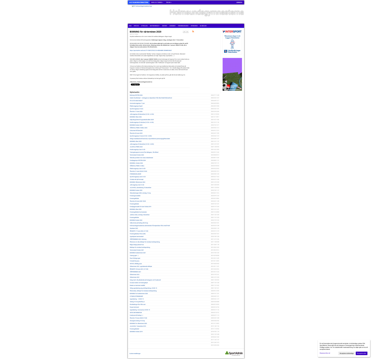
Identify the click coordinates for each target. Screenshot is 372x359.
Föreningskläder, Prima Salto (138, 233)
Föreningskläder (134, 198)
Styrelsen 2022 (134, 228)
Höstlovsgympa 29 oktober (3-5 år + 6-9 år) (142, 122)
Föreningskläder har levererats (138, 212)
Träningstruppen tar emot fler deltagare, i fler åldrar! (144, 152)
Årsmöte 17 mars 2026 (136, 111)
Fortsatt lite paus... (135, 261)
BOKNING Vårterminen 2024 (137, 182)
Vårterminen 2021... (135, 274)
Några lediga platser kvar (137, 244)
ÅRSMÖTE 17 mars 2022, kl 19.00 (139, 231)
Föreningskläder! (134, 329)
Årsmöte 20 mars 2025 (136, 133)
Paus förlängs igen (135, 258)
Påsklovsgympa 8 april (136, 106)
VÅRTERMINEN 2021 (135, 272)
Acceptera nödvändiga (347, 353)
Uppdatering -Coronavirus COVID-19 (140, 310)
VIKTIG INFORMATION (136, 312)
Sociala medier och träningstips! (139, 282)
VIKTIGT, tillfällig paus (136, 263)
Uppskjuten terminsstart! (137, 236)
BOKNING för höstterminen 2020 (139, 293)
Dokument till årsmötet (136, 130)
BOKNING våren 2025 (135, 141)
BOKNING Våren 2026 (136, 117)
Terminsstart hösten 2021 (137, 250)
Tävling (168, 2)
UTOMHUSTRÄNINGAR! (136, 296)
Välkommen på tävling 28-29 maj (139, 223)
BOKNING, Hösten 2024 (136, 163)
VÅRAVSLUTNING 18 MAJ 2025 (138, 127)
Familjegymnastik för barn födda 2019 (140, 206)
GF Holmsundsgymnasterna (139, 2)
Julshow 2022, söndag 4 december (139, 214)
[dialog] (344, 348)
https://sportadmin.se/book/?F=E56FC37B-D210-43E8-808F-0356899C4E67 (151, 50)
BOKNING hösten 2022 (136, 220)
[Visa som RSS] (193, 32)
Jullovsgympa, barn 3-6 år (137, 185)
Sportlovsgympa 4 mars (136, 108)
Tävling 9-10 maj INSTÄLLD (137, 301)
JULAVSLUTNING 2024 (136, 147)
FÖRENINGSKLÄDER (135, 174)
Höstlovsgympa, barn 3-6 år (137, 149)
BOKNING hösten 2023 (136, 190)
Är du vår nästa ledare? (136, 100)
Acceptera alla (361, 353)
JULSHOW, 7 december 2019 (138, 326)
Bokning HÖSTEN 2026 (136, 95)
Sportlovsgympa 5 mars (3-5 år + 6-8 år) (141, 136)
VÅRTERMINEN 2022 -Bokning (138, 239)
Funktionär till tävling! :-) (136, 315)
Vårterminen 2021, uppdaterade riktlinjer (141, 266)
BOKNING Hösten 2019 (136, 331)
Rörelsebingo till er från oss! (138, 304)
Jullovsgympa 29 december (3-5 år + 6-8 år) (142, 144)
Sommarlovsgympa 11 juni (137, 103)
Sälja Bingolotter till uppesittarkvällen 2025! (142, 119)
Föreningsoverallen (135, 195)
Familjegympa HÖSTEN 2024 (138, 160)
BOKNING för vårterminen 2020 (145, 31)
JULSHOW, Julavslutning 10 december (140, 187)
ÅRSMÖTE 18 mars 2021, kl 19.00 (139, 269)
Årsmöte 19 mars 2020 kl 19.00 (138, 318)
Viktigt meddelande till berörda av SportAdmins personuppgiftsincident (150, 138)
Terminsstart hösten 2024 (137, 155)
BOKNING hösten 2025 (136, 125)
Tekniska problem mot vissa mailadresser (141, 157)
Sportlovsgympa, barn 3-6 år (138, 176)
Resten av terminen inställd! (137, 285)
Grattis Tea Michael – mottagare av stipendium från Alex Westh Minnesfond (151, 98)
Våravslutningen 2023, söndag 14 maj (140, 193)
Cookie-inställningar (134, 353)
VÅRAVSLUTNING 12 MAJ (137, 166)
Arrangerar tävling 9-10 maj (137, 320)
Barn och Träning (156, 2)
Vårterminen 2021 (135, 277)
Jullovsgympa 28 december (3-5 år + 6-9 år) (142, 114)
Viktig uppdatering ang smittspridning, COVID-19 (143, 288)
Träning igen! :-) (134, 255)
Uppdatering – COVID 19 (137, 299)
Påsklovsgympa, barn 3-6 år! (138, 168)
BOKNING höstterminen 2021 (138, 253)
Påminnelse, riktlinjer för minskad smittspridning (143, 291)
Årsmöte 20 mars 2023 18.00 (138, 201)
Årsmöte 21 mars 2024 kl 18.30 (138, 171)
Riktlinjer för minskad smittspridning (140, 247)
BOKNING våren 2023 (135, 209)
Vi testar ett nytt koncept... (137, 179)
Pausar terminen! (134, 307)
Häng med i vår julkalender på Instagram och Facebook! (145, 280)
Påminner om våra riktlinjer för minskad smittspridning (145, 242)
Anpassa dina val (325, 353)
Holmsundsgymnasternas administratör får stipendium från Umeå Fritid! (150, 225)
